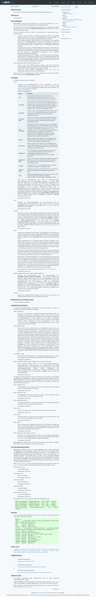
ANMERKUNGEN (16, 555)
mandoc (47, 592)
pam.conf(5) (44, 550)
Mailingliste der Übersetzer (25, 586)
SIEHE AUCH (15, 547)
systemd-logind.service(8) (52, 549)
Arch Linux (8, 2)
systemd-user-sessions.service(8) (38, 102)
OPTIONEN (14, 78)
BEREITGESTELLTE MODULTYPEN (22, 299)
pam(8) (57, 550)
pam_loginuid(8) (17, 552)
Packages (56, 2)
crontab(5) (53, 190)
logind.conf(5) (26, 65)
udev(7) (22, 438)
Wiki (69, 2)
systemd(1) (16, 549)
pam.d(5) (51, 550)
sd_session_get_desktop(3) (50, 224)
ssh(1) (51, 128)
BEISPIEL (14, 512)
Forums (63, 2)
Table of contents (66, 29)
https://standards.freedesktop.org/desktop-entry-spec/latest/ (32, 566)
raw (71, 38)
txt (68, 38)
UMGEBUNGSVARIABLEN (19, 305)
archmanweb (39, 592)
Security (80, 2)
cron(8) (29, 151)
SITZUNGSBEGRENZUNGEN (20, 447)
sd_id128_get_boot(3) (23, 322)
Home (50, 2)
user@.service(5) (31, 112)
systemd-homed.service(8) (51, 127)
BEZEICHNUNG (16, 9)
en (63, 36)
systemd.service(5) (43, 552)
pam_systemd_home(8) (53, 245)
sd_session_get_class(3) (23, 87)
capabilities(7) (47, 279)
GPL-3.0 (29, 595)
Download (91, 2)
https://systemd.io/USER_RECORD (26, 561)
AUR (85, 2)
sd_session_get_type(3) (51, 205)
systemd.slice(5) (35, 552)
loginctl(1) (24, 550)
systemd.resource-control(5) (23, 463)
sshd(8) (24, 253)
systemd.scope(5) (26, 552)
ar (63, 34)
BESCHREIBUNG (16, 21)
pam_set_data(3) (18, 465)
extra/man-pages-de (68, 13)
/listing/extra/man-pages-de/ (69, 27)
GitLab (73, 2)
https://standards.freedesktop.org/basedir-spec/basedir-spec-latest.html (35, 572)
